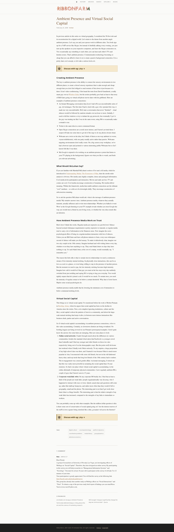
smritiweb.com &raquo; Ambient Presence (69, 500)
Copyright (105, 528)
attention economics (75, 437)
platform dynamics (98, 430)
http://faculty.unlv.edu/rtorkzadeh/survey (69, 479)
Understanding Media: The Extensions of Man (82, 173)
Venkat (71, 28)
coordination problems (75, 433)
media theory (88, 433)
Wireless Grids (74, 94)
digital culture (73, 430)
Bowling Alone (63, 306)
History (83, 2)
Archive (91, 2)
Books (115, 2)
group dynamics (99, 433)
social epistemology (85, 430)
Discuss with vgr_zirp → (74, 68)
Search (98, 2)
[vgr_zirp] (76, 2)
